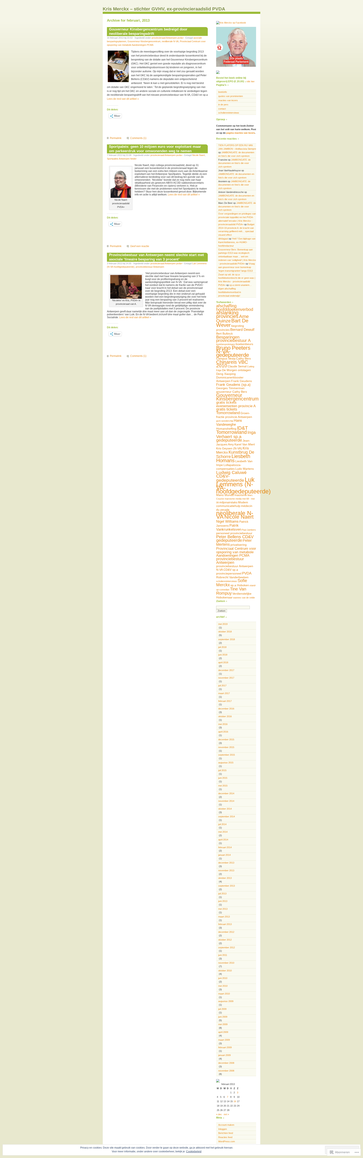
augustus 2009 (225, 1001)
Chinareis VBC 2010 (232, 363)
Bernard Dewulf (242, 329)
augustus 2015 (225, 762)
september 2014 (226, 816)
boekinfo (222, 92)
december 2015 (226, 739)
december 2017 (226, 670)
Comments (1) (138, 138)
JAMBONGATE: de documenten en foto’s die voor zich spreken (234, 163)
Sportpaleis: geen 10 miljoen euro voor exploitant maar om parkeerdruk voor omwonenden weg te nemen (155, 148)
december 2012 (226, 932)
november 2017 (226, 677)
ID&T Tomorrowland (232, 430)
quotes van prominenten (230, 96)
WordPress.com (226, 1141)
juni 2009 (222, 1016)
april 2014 (223, 839)
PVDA (246, 573)
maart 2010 (224, 993)
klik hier (251, 81)
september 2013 (226, 886)
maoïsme (240, 495)
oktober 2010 (225, 970)
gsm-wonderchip (224, 421)
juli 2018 (222, 647)
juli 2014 (222, 824)
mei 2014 (223, 832)
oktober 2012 (225, 939)
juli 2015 (222, 770)
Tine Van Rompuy (231, 591)
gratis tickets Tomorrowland (228, 411)
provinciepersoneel (228, 573)
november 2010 (226, 963)
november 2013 (226, 870)
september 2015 (226, 755)
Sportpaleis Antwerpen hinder (122, 158)
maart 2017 (224, 693)
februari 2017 (225, 701)
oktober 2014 (225, 808)
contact (222, 108)
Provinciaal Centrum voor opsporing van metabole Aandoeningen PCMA (236, 552)
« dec (219, 1114)
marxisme (230, 498)
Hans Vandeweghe (229, 422)
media (238, 498)
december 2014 (226, 793)
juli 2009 (222, 1009)
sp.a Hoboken (239, 585)
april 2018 (223, 662)
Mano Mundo (225, 495)
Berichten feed (225, 1133)
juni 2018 (222, 654)
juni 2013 (222, 901)
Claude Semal (237, 366)
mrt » (226, 1114)
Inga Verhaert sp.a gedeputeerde (236, 436)
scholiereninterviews (228, 112)
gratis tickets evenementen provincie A (236, 404)
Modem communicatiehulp (232, 504)
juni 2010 (222, 978)
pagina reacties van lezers (240, 133)
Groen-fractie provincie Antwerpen (234, 415)
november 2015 (226, 747)
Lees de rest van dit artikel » (123, 98)
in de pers (223, 104)
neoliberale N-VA (170, 41)
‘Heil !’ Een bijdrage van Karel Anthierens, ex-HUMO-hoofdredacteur (236, 242)
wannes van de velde (244, 597)
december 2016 (226, 708)
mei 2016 (223, 724)
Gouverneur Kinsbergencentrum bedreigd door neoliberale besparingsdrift (148, 31)
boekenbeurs (244, 344)
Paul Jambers (249, 530)
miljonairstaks (228, 502)
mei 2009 (223, 1024)
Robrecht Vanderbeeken (232, 577)
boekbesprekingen (225, 344)
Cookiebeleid (193, 1151)
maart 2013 (224, 916)
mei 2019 (223, 624)
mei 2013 (223, 909)
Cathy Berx (243, 358)
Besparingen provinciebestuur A (233, 339)
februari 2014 (225, 847)
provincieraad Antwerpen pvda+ (168, 38)
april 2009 (223, 1032)
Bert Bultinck (224, 333)
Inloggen (222, 1129)
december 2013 (226, 862)
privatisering (238, 544)
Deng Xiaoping (226, 374)
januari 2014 (224, 855)
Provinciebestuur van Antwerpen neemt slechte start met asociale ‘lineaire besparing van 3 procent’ (156, 257)
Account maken (226, 1125)
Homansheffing (226, 428)
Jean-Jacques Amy (233, 442)
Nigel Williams (227, 521)
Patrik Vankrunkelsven (228, 527)
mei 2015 (223, 785)
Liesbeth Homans (233, 458)
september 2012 (226, 947)
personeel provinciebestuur (234, 533)
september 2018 (226, 639)
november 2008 (226, 1070)
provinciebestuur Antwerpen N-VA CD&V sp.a (234, 567)
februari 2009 (225, 1047)
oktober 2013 (225, 878)
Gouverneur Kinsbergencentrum (144, 41)
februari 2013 (225, 924)
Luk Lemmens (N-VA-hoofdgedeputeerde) (243, 485)
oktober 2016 (225, 716)
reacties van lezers (228, 100)
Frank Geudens (241, 381)
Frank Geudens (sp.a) (233, 384)
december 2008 (226, 1063)
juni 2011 (222, 955)
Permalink (115, 138)
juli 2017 (222, 685)
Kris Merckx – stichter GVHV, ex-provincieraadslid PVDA (164, 9)
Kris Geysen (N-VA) (229, 448)
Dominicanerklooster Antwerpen (229, 379)
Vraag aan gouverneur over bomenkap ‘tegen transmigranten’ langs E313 (236, 267)
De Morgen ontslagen (236, 370)
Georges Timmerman (230, 388)
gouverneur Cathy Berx (231, 391)
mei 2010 (223, 986)
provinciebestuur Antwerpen (150, 267)
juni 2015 (222, 778)
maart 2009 (224, 1040)
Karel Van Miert (244, 444)
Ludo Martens (244, 468)
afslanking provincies (227, 314)
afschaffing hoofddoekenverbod (234, 308)
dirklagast (223, 238)
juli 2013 (222, 893)
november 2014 (226, 801)
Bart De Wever (232, 323)
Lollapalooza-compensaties (228, 466)
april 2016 (223, 731)
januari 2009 (224, 1055)
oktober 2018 (225, 631)
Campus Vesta (225, 358)
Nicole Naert (198, 155)
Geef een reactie (139, 246)
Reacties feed (225, 1137)
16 (235, 1101)
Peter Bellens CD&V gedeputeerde (235, 538)
